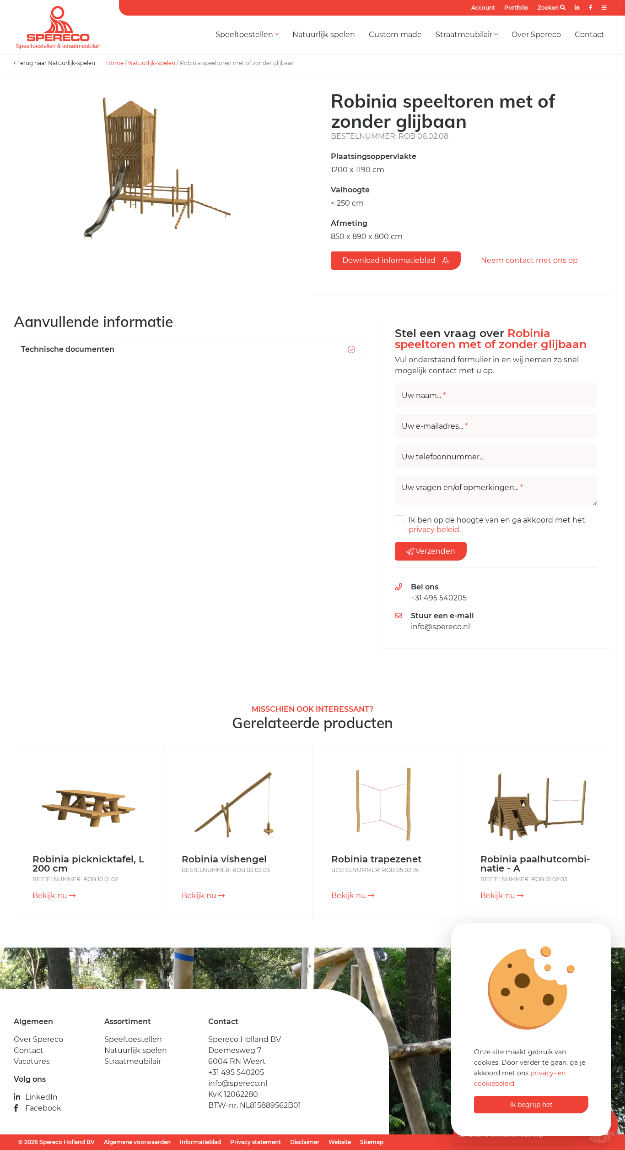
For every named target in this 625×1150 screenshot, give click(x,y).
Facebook (43, 1108)
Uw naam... (424, 395)
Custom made (395, 34)
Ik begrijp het (531, 1105)
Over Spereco (536, 34)
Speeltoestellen (245, 34)
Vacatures (32, 1061)
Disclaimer (304, 1142)
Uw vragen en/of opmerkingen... (462, 487)
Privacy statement (255, 1142)
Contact (589, 34)
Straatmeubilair (465, 34)
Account (483, 7)
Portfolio (516, 7)
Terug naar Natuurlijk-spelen (55, 63)
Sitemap (371, 1142)
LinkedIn (41, 1097)
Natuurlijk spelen (323, 34)
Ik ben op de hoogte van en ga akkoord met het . (497, 525)
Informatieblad (200, 1142)
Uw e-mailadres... (435, 426)
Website (340, 1142)
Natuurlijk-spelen (151, 63)
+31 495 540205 (439, 598)
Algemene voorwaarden (137, 1142)
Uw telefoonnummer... (443, 457)
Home (115, 63)
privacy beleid (434, 529)
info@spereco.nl (440, 626)
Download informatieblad (389, 260)
